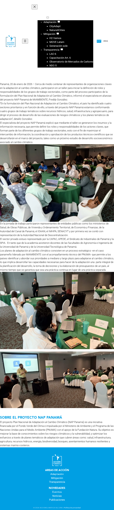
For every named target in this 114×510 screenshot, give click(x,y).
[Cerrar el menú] (35, 6)
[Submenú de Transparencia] (62, 49)
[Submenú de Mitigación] (58, 34)
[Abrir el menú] (25, 41)
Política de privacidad (72, 508)
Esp (99, 41)
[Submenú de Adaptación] (59, 22)
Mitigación (57, 478)
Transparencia (57, 481)
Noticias (57, 495)
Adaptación (57, 474)
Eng (106, 41)
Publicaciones (57, 499)
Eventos (57, 492)
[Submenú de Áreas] (47, 17)
